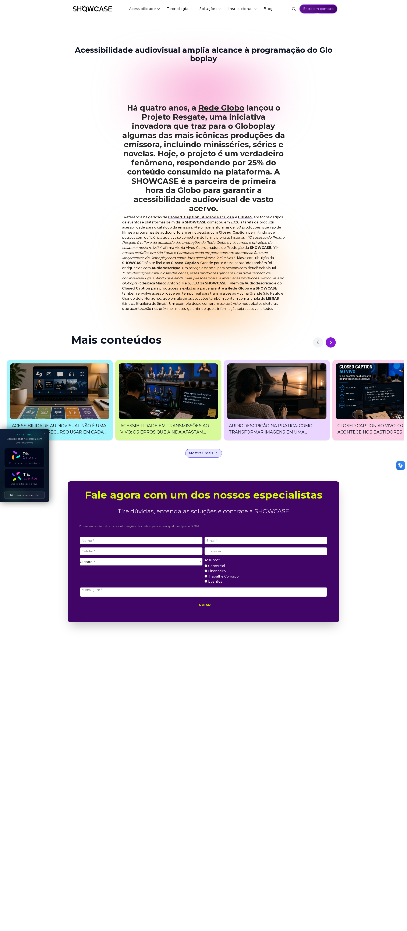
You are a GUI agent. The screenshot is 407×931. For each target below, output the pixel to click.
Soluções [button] (208, 9)
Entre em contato (318, 9)
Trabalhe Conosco (223, 576)
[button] (60, 400)
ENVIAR (204, 605)
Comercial (216, 566)
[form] (203, 569)
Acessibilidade (142, 9)
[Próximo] (331, 342)
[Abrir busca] (294, 9)
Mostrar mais (201, 453)
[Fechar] (44, 433)
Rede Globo (221, 107)
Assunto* (212, 560)
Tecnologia (177, 9)
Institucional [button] (240, 9)
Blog (268, 9)
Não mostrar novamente (24, 495)
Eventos (214, 581)
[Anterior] (318, 342)
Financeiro (216, 571)
